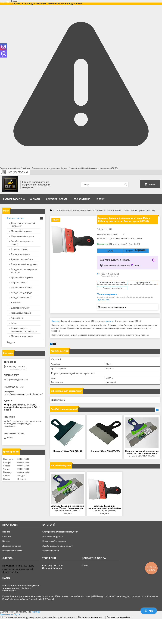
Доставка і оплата (56, 199)
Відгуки (101, 199)
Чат (151, 611)
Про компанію (82, 199)
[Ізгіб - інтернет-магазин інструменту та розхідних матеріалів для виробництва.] (10, 184)
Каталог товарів (12, 199)
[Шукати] (125, 184)
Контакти (34, 199)
